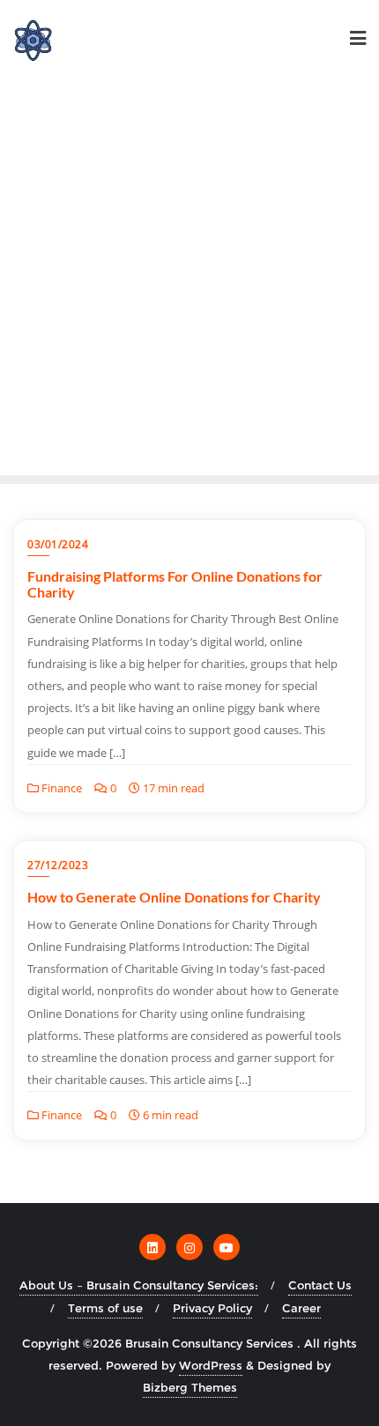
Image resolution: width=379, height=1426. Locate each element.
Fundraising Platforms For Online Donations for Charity (175, 584)
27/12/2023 (57, 865)
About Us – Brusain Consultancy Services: (138, 1285)
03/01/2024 (57, 544)
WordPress (210, 1365)
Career (301, 1308)
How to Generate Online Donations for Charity (174, 896)
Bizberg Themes (190, 1387)
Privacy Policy (212, 1308)
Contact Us (320, 1285)
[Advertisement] (189, 276)
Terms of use (105, 1308)
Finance (60, 788)
